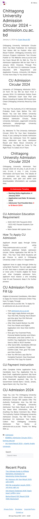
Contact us (19, 512)
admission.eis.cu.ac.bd (20, 311)
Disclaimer (18, 509)
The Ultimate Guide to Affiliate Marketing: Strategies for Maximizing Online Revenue (17, 473)
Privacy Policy (8, 509)
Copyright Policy (29, 509)
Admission (9, 435)
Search (8, 452)
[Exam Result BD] (5, 3)
